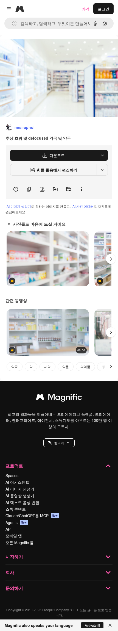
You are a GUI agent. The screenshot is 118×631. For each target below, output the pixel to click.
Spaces (11, 475)
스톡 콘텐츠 (15, 509)
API (8, 529)
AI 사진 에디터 (83, 206)
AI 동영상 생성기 (19, 495)
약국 (14, 366)
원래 (31, 47)
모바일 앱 (13, 535)
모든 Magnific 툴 (19, 542)
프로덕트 (14, 466)
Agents (16, 522)
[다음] (111, 258)
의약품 (85, 366)
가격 (85, 9)
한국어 (59, 442)
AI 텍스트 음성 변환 (22, 502)
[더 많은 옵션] (81, 189)
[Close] (110, 625)
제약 (47, 366)
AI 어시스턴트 (17, 482)
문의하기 (14, 588)
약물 (65, 366)
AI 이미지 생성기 (19, 206)
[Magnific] (59, 398)
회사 (9, 572)
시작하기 (14, 556)
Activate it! (92, 625)
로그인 (103, 9)
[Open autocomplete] (12, 23)
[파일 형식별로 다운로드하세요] (102, 155)
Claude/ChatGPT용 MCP (31, 515)
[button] (59, 442)
